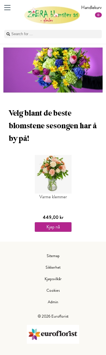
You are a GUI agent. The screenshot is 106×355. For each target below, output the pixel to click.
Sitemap (53, 256)
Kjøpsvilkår (53, 279)
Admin (53, 302)
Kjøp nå (53, 227)
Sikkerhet (53, 267)
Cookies (53, 290)
